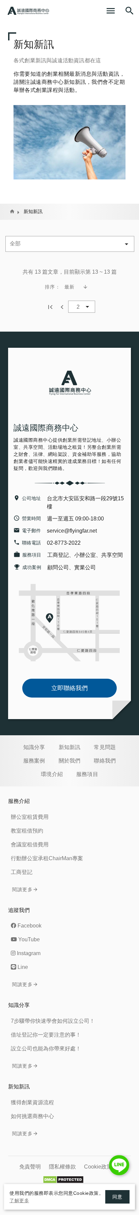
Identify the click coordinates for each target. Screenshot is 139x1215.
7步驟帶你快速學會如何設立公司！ (53, 1021)
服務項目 (87, 774)
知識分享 (34, 747)
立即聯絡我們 (69, 688)
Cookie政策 (98, 1167)
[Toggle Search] (129, 11)
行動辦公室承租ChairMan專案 (47, 858)
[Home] (28, 11)
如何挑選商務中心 (32, 1116)
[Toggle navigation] (110, 11)
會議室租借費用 (30, 844)
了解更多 (19, 1200)
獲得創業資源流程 (32, 1102)
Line (23, 967)
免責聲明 (30, 1167)
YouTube (29, 939)
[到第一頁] (50, 307)
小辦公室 (85, 555)
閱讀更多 (22, 889)
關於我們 (70, 761)
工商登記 (58, 555)
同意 (117, 1197)
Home (12, 211)
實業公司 (85, 567)
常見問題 (105, 747)
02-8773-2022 (64, 543)
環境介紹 (52, 774)
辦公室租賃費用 (30, 817)
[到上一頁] (62, 307)
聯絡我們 (105, 761)
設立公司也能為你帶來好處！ (46, 1048)
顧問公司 (58, 567)
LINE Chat (119, 1165)
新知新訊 (70, 747)
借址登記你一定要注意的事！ (46, 1035)
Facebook (29, 926)
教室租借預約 (27, 831)
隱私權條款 (62, 1167)
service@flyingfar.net (72, 531)
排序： (52, 287)
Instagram (28, 953)
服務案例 (34, 761)
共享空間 (112, 555)
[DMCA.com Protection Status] (65, 1179)
